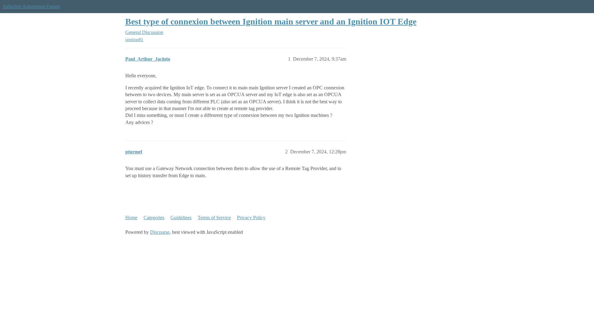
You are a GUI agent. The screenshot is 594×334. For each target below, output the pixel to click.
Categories (154, 217)
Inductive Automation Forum (31, 6)
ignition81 (134, 39)
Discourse (160, 232)
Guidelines (181, 217)
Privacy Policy (251, 217)
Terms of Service (214, 217)
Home (131, 217)
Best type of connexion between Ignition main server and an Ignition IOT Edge (270, 21)
